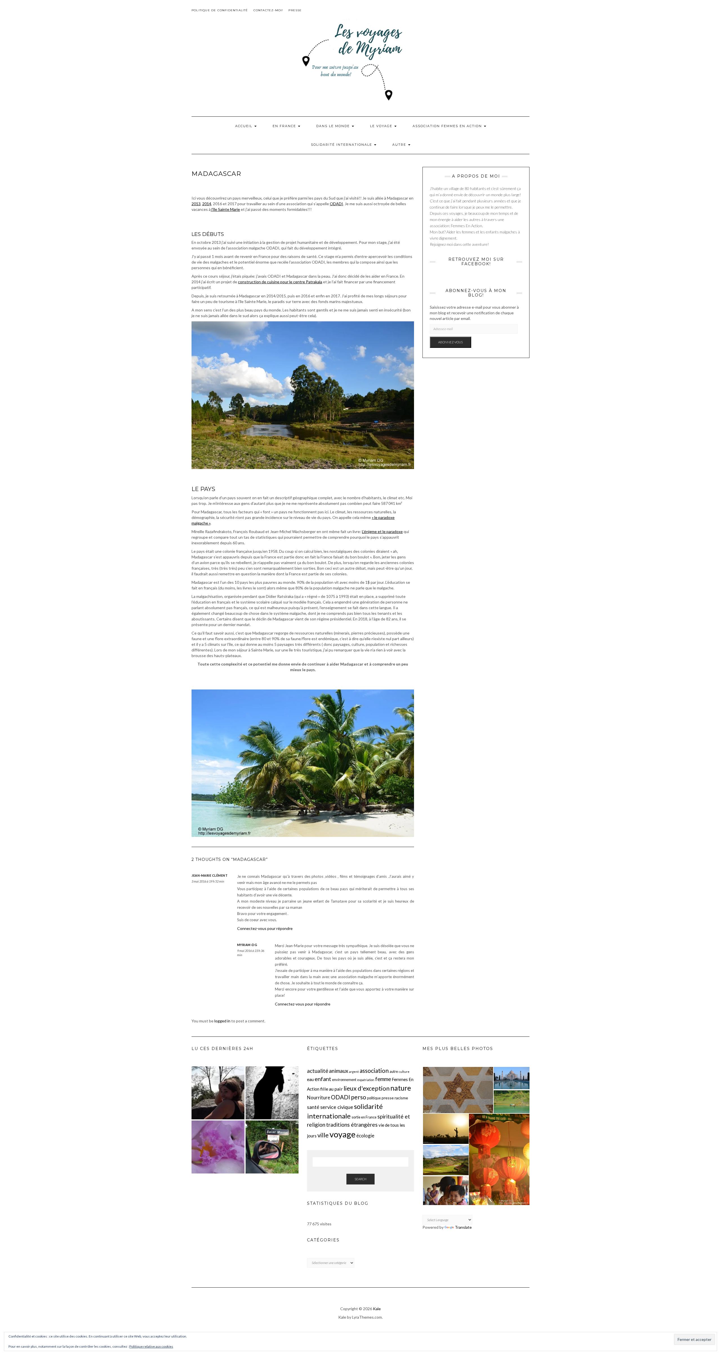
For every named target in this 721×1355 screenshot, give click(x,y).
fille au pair (331, 1088)
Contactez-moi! (268, 10)
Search (360, 1179)
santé (313, 1107)
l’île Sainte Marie (225, 209)
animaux (338, 1071)
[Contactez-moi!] (272, 1146)
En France (285, 126)
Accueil (244, 126)
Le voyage (382, 126)
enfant (323, 1078)
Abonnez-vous (450, 342)
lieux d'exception (367, 1088)
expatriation (365, 1080)
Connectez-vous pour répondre (265, 928)
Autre (400, 145)
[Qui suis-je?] (218, 1092)
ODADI (336, 203)
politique (374, 1098)
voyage (342, 1134)
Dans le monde (333, 126)
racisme (401, 1097)
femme (383, 1079)
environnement (344, 1079)
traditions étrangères (352, 1124)
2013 (196, 203)
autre (394, 1071)
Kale (377, 1308)
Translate (463, 1227)
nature (400, 1088)
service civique (336, 1107)
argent (354, 1071)
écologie (365, 1136)
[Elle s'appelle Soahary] (272, 1092)
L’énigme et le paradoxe (382, 531)
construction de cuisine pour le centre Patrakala (280, 281)
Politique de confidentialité (220, 10)
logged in (222, 1020)
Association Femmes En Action (448, 126)
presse (388, 1097)
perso (358, 1096)
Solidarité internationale (342, 145)
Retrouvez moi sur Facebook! (476, 261)
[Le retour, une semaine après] (218, 1146)
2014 (206, 203)
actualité (317, 1071)
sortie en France (364, 1117)
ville (323, 1135)
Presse (295, 10)
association (374, 1070)
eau (310, 1079)
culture (404, 1071)
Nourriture (318, 1097)
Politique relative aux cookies (151, 1346)
